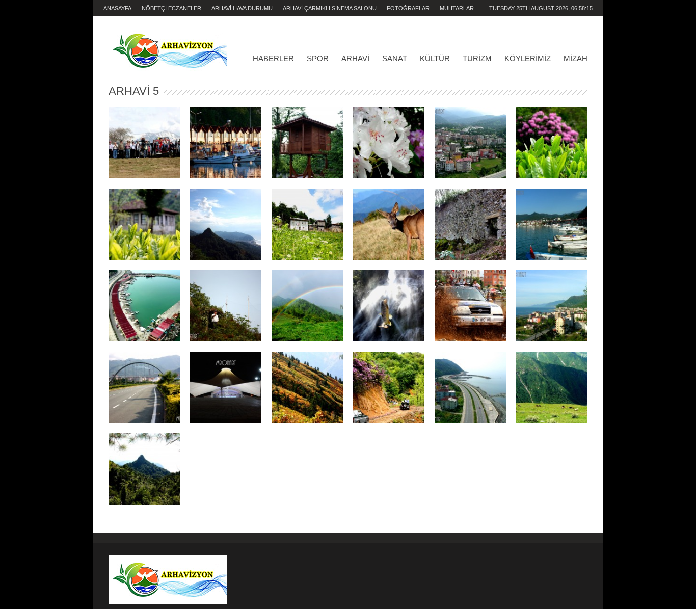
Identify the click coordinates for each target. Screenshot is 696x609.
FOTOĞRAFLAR (408, 8)
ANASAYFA (117, 8)
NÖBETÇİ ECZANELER (171, 8)
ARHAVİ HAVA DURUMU (242, 8)
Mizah (575, 58)
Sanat (394, 58)
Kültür (435, 58)
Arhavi (355, 58)
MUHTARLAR (457, 8)
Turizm (477, 58)
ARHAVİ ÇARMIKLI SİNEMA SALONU (330, 8)
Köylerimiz (527, 58)
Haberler (273, 58)
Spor (318, 58)
